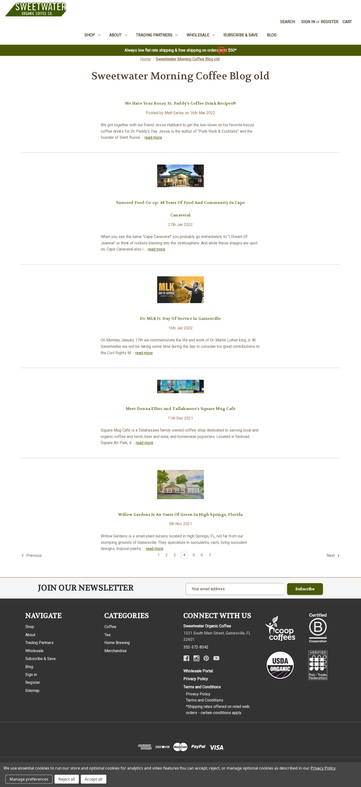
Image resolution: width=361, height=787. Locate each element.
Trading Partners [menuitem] (154, 35)
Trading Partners (39, 642)
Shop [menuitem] (89, 35)
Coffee (110, 626)
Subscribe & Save (40, 658)
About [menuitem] (115, 35)
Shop (29, 626)
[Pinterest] (206, 658)
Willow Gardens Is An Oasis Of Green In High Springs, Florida (180, 514)
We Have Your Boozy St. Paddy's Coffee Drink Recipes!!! (180, 103)
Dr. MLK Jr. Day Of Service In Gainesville (180, 318)
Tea (107, 634)
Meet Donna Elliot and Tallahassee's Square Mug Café (181, 408)
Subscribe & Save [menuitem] (240, 35)
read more (153, 137)
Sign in (308, 21)
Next (331, 555)
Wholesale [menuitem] (198, 35)
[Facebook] (186, 658)
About (30, 634)
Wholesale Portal (198, 671)
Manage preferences (29, 779)
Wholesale (34, 650)
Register (329, 21)
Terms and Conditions (202, 687)
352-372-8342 (195, 647)
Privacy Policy (195, 678)
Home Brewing (117, 642)
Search (287, 21)
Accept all (93, 779)
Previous (33, 555)
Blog (29, 666)
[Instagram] (196, 658)
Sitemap (32, 690)
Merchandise (115, 650)
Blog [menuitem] (272, 35)
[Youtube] (216, 658)
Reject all (66, 779)
